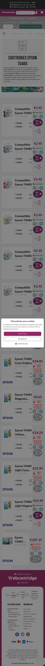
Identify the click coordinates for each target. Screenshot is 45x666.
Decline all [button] (22, 339)
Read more (15, 329)
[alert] (22, 333)
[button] (22, 344)
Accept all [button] (22, 334)
